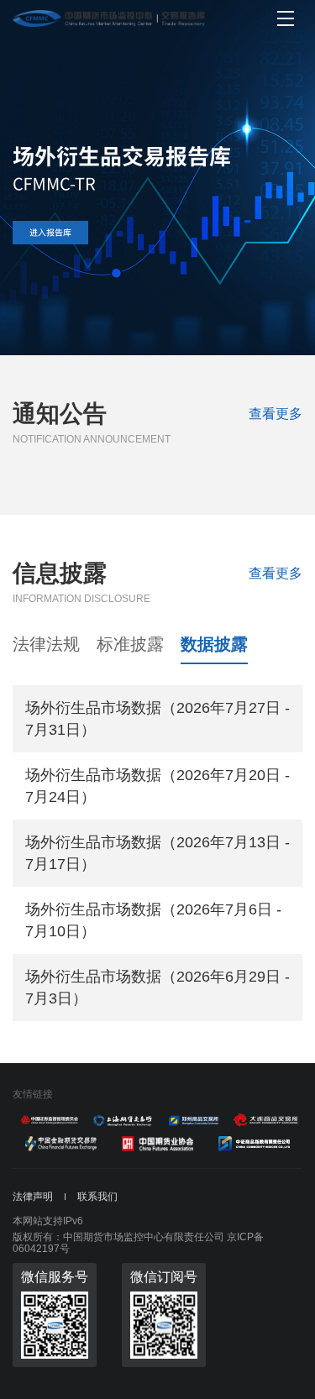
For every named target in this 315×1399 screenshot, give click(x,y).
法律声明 (33, 1197)
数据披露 (214, 644)
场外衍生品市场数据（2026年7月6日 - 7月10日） (153, 920)
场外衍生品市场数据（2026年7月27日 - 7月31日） (157, 719)
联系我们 (97, 1197)
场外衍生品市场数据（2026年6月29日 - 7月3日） (157, 987)
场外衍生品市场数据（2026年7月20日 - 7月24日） (157, 786)
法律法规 (46, 644)
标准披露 (130, 644)
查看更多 (275, 413)
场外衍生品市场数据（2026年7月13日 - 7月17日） (157, 853)
